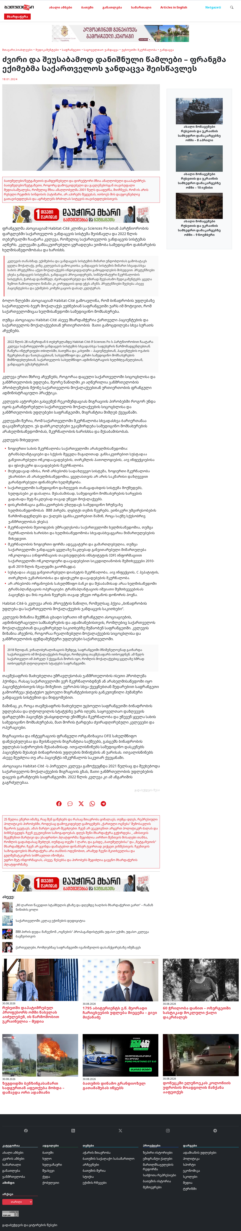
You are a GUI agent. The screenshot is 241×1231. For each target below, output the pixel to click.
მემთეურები (152, 1187)
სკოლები (190, 1177)
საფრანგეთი (71, 50)
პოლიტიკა (191, 1159)
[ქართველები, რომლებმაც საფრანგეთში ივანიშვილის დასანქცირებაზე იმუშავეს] (7, 947)
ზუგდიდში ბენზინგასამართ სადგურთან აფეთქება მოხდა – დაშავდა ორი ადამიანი (33, 1088)
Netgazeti (213, 7)
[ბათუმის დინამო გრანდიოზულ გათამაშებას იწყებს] (121, 1055)
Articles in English (173, 7)
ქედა (46, 1177)
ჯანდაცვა (167, 50)
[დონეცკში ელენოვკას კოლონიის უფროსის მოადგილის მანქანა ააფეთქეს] (201, 1055)
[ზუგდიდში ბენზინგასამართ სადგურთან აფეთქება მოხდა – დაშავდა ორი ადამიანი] (40, 1055)
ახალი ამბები (60, 7)
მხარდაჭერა (17, 16)
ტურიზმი (190, 1189)
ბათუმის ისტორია (157, 1181)
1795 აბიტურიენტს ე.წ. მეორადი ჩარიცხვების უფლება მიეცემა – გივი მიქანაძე (120, 1012)
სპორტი (189, 1165)
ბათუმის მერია (94, 1171)
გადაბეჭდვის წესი (147, 790)
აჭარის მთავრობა (97, 1153)
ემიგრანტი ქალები (157, 1159)
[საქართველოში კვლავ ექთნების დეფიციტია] (7, 920)
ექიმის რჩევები (95, 1183)
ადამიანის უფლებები (199, 1153)
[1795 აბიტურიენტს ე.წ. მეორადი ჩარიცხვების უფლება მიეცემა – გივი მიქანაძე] (121, 980)
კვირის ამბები (13, 1159)
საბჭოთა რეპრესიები (159, 1175)
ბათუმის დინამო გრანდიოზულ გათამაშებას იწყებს (114, 1085)
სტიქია (88, 1177)
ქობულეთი (50, 1183)
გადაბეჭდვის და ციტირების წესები (29, 1225)
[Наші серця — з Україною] (19, 7)
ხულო (47, 1159)
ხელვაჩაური (52, 1165)
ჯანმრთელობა (13, 1177)
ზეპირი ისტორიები (157, 1153)
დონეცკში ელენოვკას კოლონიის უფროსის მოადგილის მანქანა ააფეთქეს (197, 1087)
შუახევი (48, 1171)
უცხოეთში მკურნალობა (139, 50)
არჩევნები (91, 1165)
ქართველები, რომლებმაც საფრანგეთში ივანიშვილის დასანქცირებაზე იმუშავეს (78, 947)
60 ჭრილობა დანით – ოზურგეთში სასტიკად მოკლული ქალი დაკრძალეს (197, 1012)
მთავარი (8, 50)
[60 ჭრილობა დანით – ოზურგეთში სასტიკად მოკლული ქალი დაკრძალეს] (201, 980)
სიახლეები (24, 50)
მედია (187, 1183)
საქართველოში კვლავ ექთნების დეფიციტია (50, 921)
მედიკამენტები (47, 50)
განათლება (112, 7)
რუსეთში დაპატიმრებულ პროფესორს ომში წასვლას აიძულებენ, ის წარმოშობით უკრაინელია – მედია (30, 1014)
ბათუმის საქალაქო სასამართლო (108, 1159)
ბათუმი (87, 7)
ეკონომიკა (191, 1171)
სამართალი (141, 7)
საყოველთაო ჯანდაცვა (101, 50)
